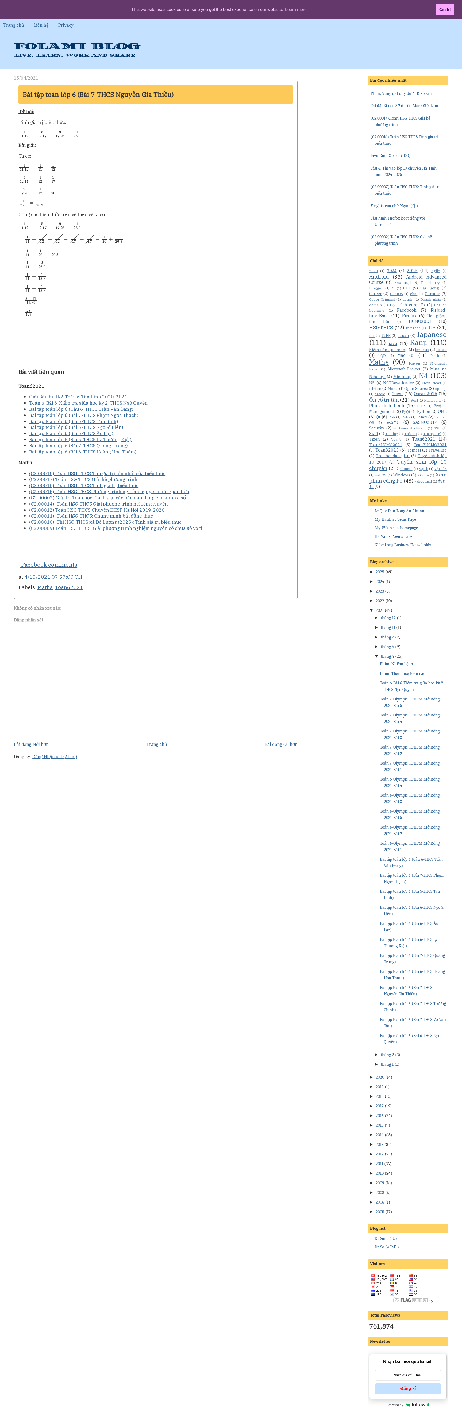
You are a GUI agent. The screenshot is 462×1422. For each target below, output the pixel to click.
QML (442, 411)
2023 (373, 271)
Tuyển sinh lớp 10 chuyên (408, 464)
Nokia (393, 388)
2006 (380, 1202)
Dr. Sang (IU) (386, 1238)
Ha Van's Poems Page (393, 536)
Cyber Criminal (382, 299)
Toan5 (396, 439)
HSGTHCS (381, 327)
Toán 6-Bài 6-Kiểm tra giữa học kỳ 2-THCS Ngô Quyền (88, 403)
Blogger (376, 288)
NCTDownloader (398, 382)
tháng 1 (387, 1064)
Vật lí (423, 469)
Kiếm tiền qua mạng (388, 349)
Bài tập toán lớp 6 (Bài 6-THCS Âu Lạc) (71, 433)
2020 (380, 1077)
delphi (407, 299)
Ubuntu (406, 469)
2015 (380, 1125)
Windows (401, 474)
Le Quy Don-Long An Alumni (400, 510)
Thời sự (410, 434)
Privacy (66, 25)
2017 (380, 1106)
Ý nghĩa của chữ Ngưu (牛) (394, 205)
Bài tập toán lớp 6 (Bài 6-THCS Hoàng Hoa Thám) (83, 452)
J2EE (386, 335)
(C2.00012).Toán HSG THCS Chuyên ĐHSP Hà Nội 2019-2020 (97, 510)
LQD (382, 355)
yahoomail (423, 481)
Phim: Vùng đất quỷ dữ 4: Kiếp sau (401, 93)
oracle (380, 394)
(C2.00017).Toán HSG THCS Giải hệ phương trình (83, 479)
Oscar (397, 393)
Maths (45, 587)
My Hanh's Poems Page (395, 519)
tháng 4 (387, 656)
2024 (392, 270)
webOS (380, 475)
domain (375, 305)
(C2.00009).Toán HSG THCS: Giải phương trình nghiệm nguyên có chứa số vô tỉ (115, 528)
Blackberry (430, 282)
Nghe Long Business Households (403, 545)
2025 (412, 270)
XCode (423, 475)
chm (413, 294)
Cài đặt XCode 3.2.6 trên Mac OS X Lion (404, 105)
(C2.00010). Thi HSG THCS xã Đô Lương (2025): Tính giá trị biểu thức (105, 522)
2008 (380, 1192)
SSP (437, 428)
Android (379, 276)
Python (423, 411)
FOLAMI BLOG (77, 46)
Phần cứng (433, 400)
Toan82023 (387, 450)
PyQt (406, 411)
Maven (414, 363)
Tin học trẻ (432, 434)
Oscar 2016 (425, 393)
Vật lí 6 (440, 469)
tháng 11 (388, 627)
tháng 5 (387, 646)
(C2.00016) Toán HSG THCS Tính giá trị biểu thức (83, 485)
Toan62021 (69, 587)
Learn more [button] (296, 9)
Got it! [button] (445, 9)
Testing (391, 434)
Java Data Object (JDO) (391, 155)
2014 (380, 1135)
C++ (406, 288)
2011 (379, 1163)
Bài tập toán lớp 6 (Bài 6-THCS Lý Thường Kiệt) (80, 439)
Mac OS (405, 355)
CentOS (396, 294)
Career (375, 293)
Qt (378, 417)
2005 (380, 1211)
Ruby (406, 417)
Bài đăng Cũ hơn (281, 744)
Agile (435, 271)
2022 (380, 600)
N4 (423, 375)
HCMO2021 (420, 321)
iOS (431, 327)
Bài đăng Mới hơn (31, 744)
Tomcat (414, 450)
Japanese (432, 334)
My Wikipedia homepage (396, 528)
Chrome (432, 293)
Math (434, 355)
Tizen (374, 439)
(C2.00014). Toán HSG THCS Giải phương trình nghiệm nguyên (98, 504)
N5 (372, 382)
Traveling (437, 450)
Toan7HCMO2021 (430, 444)
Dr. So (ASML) (387, 1247)
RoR (391, 417)
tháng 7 (387, 637)
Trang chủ (13, 25)
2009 (380, 1183)
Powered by (395, 1405)
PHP (421, 406)
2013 (379, 1144)
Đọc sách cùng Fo (407, 304)
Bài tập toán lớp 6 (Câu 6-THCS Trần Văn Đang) (81, 409)
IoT (372, 336)
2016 (380, 1115)
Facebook (406, 310)
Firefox (409, 315)
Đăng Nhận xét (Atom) (54, 756)
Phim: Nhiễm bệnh (396, 663)
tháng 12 (388, 618)
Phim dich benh (386, 405)
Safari (422, 417)
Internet (413, 328)
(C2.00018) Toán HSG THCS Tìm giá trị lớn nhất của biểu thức (97, 473)
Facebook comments (48, 564)
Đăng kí (408, 1388)
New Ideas (431, 383)
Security (376, 427)
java (393, 343)
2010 (380, 1173)
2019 (380, 1086)
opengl (441, 388)
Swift (373, 433)
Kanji (418, 342)
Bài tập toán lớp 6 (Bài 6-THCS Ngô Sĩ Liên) (76, 427)
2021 (380, 610)
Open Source (416, 388)
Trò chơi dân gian (393, 455)
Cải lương (429, 288)
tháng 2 (387, 1054)
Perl (414, 400)
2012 (380, 1154)
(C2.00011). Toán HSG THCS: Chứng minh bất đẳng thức (91, 516)
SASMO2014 (425, 422)
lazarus (422, 349)
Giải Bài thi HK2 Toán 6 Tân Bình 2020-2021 (78, 397)
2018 (380, 1096)
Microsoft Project (404, 368)
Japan (403, 335)
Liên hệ (41, 25)
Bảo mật (402, 282)
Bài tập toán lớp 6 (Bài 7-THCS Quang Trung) (78, 445)
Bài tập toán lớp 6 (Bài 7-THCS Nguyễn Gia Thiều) (98, 94)
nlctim (375, 388)
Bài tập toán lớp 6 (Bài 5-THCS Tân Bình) (73, 421)
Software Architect (409, 428)
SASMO (393, 422)
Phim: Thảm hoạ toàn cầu (403, 673)
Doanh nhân (430, 299)
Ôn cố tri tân (384, 399)
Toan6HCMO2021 (385, 444)
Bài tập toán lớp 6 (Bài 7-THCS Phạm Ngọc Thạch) (83, 415)
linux (441, 349)
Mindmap (402, 376)
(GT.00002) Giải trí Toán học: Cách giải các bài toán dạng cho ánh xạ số (107, 498)
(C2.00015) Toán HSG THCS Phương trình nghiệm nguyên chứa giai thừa (109, 491)
